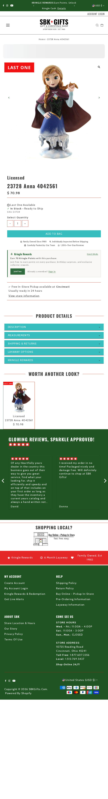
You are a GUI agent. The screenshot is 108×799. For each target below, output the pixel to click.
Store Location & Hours (19, 623)
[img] (55, 445)
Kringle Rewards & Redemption (24, 593)
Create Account (14, 583)
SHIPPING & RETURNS (22, 343)
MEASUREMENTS (19, 335)
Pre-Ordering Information (73, 599)
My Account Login (16, 588)
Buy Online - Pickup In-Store (75, 593)
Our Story (10, 628)
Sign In (52, 271)
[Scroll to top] (102, 791)
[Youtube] (12, 5)
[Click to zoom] (99, 67)
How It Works (92, 254)
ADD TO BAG (54, 233)
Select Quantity (17, 217)
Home (42, 39)
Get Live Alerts (14, 599)
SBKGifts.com (38, 689)
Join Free (18, 271)
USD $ (98, 5)
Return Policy (65, 588)
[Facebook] (3, 5)
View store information (24, 296)
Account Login (96, 14)
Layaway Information (70, 604)
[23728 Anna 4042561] (19, 397)
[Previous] (34, 6)
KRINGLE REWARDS (20, 360)
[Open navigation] (16, 25)
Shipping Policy (66, 583)
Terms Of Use (13, 639)
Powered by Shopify (18, 693)
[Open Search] (97, 25)
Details (62, 8)
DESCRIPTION (17, 327)
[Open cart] (102, 25)
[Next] (74, 6)
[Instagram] (7, 5)
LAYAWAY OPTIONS (20, 351)
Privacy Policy (13, 634)
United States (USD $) (80, 680)
